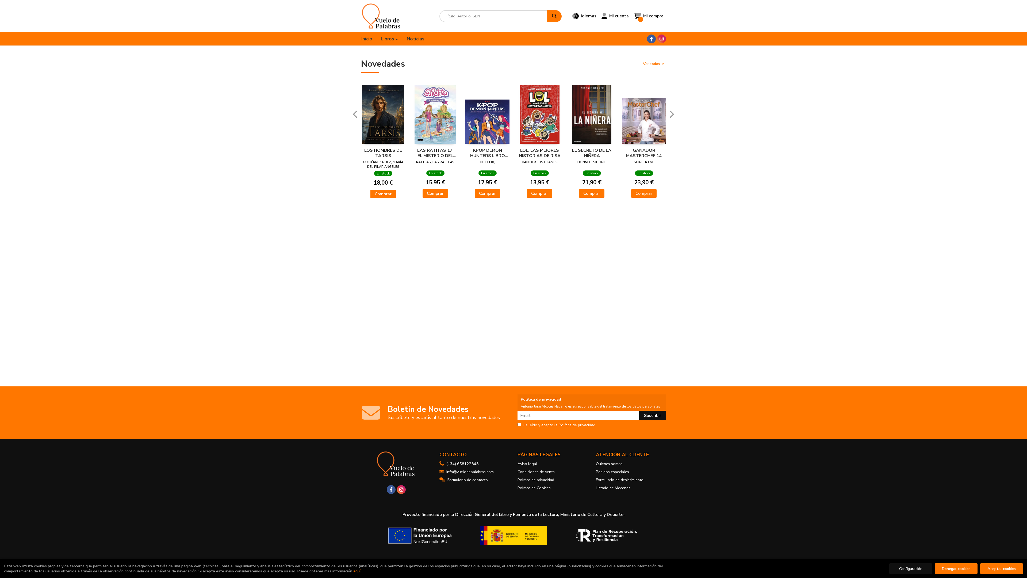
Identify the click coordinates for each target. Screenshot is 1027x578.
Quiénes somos (609, 463)
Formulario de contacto (467, 479)
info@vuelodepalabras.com (470, 471)
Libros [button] (388, 39)
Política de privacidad (536, 479)
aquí (357, 571)
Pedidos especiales (612, 471)
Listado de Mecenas (613, 487)
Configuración (910, 568)
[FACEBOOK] (651, 39)
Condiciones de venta (536, 471)
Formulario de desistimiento (619, 479)
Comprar (383, 194)
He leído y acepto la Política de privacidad (559, 425)
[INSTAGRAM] (661, 39)
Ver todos (651, 64)
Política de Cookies (534, 487)
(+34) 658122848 (462, 463)
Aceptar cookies (1001, 568)
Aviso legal (527, 463)
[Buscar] (554, 16)
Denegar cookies (956, 568)
